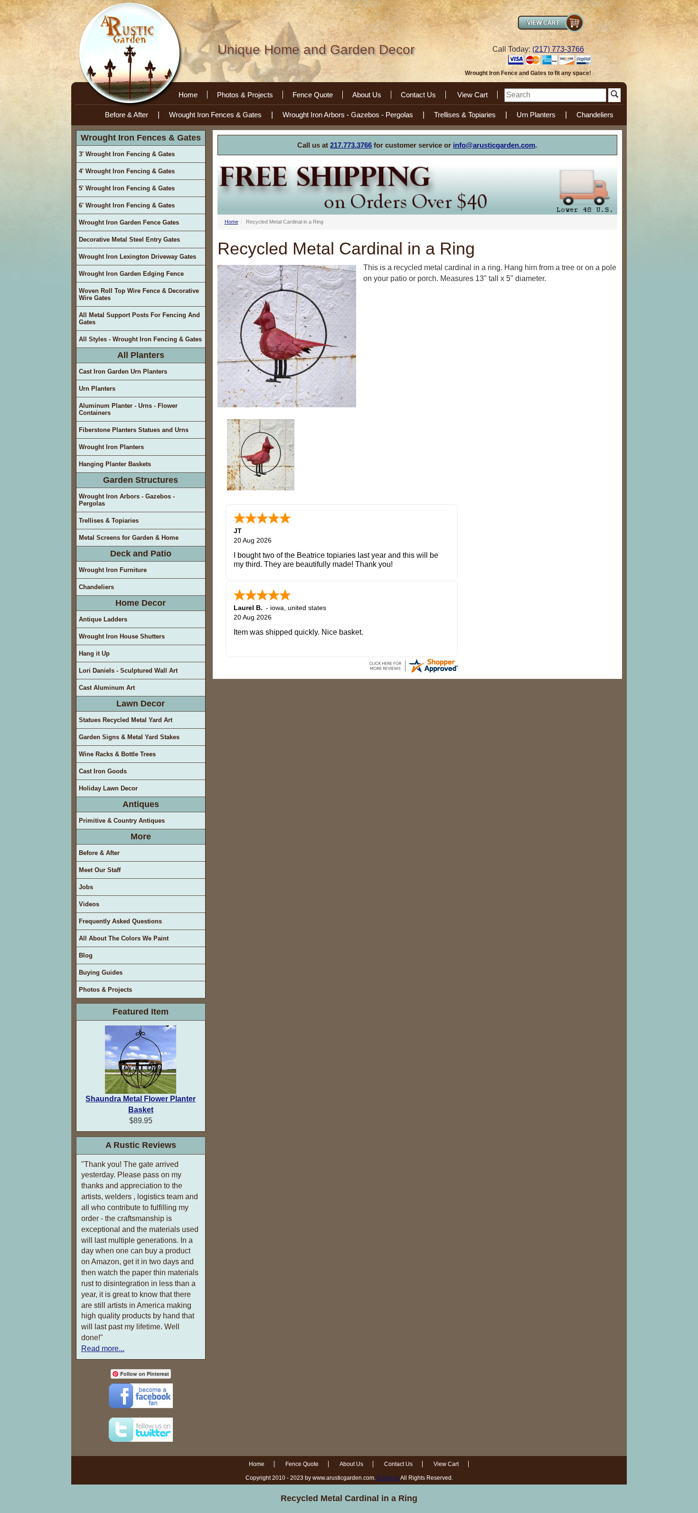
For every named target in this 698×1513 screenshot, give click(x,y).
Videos (89, 904)
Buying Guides (101, 972)
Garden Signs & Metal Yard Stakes (129, 737)
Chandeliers (594, 115)
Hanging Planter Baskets (115, 464)
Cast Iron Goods (103, 771)
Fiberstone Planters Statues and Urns (134, 429)
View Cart (472, 95)
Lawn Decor (140, 703)
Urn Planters (536, 115)
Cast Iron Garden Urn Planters (123, 371)
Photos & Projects (245, 95)
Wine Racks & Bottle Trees (117, 754)
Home (188, 95)
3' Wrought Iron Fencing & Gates (127, 154)
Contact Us (418, 95)
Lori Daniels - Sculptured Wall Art (128, 670)
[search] (555, 95)
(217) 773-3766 (558, 49)
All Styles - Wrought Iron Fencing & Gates (140, 339)
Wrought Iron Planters (111, 447)
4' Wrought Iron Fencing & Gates (127, 171)
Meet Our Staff (100, 870)
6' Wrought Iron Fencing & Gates (127, 205)
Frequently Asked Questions (120, 921)
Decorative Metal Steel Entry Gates (129, 239)
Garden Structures (140, 480)
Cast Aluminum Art (107, 687)
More (141, 836)
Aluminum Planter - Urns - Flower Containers (128, 409)
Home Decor (140, 603)
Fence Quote (312, 95)
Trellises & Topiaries (465, 115)
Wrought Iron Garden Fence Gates (129, 222)
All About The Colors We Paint (124, 938)
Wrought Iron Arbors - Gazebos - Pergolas (348, 115)
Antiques (141, 804)
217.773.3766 (351, 145)
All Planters (140, 355)
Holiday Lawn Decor (108, 788)
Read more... (102, 1348)
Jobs (86, 887)
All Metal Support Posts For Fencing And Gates (139, 318)
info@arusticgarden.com (494, 145)
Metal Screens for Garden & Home (129, 537)
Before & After (126, 115)
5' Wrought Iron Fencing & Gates (127, 188)
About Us (366, 95)
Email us (388, 1478)
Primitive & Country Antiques (122, 820)
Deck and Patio (140, 553)
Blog (86, 955)
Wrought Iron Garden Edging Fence (131, 273)
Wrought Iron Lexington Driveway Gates (137, 256)
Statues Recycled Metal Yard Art (125, 720)
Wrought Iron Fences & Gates (215, 115)
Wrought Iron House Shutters (122, 636)
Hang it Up (94, 653)
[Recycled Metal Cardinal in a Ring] (260, 454)
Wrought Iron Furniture (113, 569)
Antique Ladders (103, 619)
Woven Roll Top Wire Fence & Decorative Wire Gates (139, 294)
